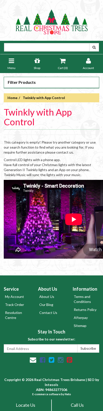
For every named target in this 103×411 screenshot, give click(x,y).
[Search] (94, 47)
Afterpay (81, 317)
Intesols (51, 384)
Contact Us (48, 312)
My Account (14, 296)
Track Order (14, 304)
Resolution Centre (13, 315)
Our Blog (46, 304)
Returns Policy (85, 309)
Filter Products (22, 82)
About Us (46, 296)
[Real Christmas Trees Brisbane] (51, 20)
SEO (91, 379)
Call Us (77, 405)
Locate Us (25, 405)
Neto (68, 394)
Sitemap (80, 325)
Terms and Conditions (82, 299)
